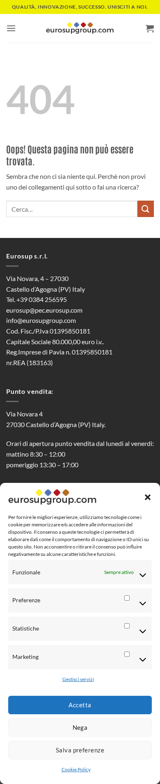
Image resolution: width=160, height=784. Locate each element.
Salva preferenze (80, 750)
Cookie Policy (76, 769)
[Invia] (145, 209)
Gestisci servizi (78, 679)
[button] (148, 497)
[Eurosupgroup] (80, 28)
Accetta (80, 705)
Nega (80, 727)
